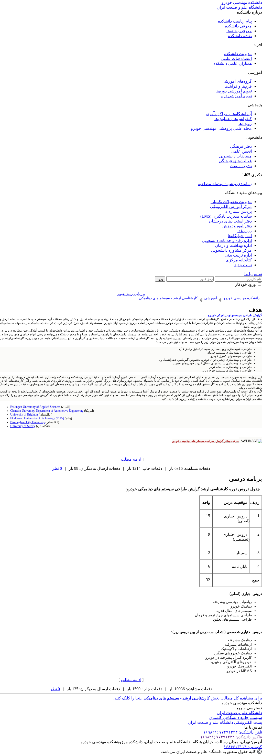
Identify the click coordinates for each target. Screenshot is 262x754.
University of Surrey (22, 426)
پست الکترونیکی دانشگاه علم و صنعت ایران (225, 722)
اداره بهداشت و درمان (233, 245)
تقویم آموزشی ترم (236, 96)
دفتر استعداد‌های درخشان (230, 221)
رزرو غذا (244, 231)
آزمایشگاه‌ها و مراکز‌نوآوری (229, 114)
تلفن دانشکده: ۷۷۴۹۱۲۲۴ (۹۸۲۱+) (233, 732)
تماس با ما (253, 274)
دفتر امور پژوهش (237, 226)
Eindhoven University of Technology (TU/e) (37, 418)
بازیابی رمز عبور (131, 293)
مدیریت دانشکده (238, 53)
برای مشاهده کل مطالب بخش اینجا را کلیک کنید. (187, 698)
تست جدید (243, 265)
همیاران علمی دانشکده (232, 63)
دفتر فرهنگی (241, 146)
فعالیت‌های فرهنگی (235, 161)
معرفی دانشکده (238, 26)
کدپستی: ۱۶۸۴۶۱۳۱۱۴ (243, 747)
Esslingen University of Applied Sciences (35, 407)
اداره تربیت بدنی (238, 255)
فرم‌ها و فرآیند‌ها (238, 86)
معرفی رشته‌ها (239, 31)
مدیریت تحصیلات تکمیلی (231, 201)
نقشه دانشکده (240, 36)
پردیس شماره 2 (238, 211)
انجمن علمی (241, 151)
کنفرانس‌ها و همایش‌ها (233, 118)
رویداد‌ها (245, 123)
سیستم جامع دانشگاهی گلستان (235, 717)
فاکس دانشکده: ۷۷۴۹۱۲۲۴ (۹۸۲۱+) (231, 737)
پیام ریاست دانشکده (235, 21)
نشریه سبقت (241, 166)
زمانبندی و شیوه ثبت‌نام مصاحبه (225, 184)
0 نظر (57, 468)
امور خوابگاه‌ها (240, 235)
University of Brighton (24, 414)
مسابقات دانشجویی (235, 156)
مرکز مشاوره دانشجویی (231, 250)
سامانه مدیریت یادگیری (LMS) (226, 216)
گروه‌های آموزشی (237, 81)
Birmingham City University (27, 422)
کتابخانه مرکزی (239, 260)
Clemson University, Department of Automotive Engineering (46, 410)
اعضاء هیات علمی (236, 58)
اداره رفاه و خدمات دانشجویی (227, 240)
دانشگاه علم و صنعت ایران (239, 712)
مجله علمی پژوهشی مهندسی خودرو (221, 128)
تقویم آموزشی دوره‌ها (233, 91)
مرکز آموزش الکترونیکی (231, 206)
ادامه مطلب (131, 459)
